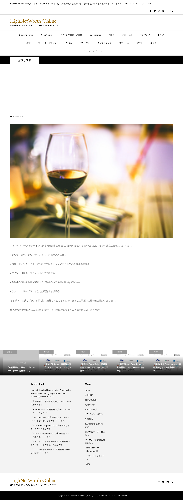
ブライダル (85, 43)
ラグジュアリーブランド (91, 51)
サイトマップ (91, 409)
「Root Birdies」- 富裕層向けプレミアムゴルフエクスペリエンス (51, 411)
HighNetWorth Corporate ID (92, 449)
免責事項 (89, 419)
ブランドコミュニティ (95, 457)
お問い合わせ (91, 400)
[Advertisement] (91, 89)
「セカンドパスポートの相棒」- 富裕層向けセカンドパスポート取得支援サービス (50, 443)
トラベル (68, 43)
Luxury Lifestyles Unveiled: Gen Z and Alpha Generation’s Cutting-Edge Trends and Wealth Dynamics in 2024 (51, 393)
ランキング (145, 35)
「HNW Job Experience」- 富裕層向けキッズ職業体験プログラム (50, 435)
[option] (18, 362)
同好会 (112, 35)
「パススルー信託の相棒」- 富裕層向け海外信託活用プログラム (50, 451)
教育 (28, 43)
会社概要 (89, 395)
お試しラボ (127, 35)
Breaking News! (26, 35)
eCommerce (95, 35)
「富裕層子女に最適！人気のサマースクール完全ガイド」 (51, 403)
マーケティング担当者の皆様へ (95, 441)
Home (87, 390)
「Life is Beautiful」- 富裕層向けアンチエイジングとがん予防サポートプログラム (50, 419)
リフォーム (124, 43)
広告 (88, 464)
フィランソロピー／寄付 (71, 35)
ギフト (140, 43)
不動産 (154, 43)
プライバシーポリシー (95, 414)
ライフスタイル (104, 43)
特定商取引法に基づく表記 (95, 425)
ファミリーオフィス (47, 43)
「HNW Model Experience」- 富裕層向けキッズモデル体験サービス (50, 427)
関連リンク (90, 404)
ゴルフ (161, 35)
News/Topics (46, 35)
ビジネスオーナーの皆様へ (95, 433)
